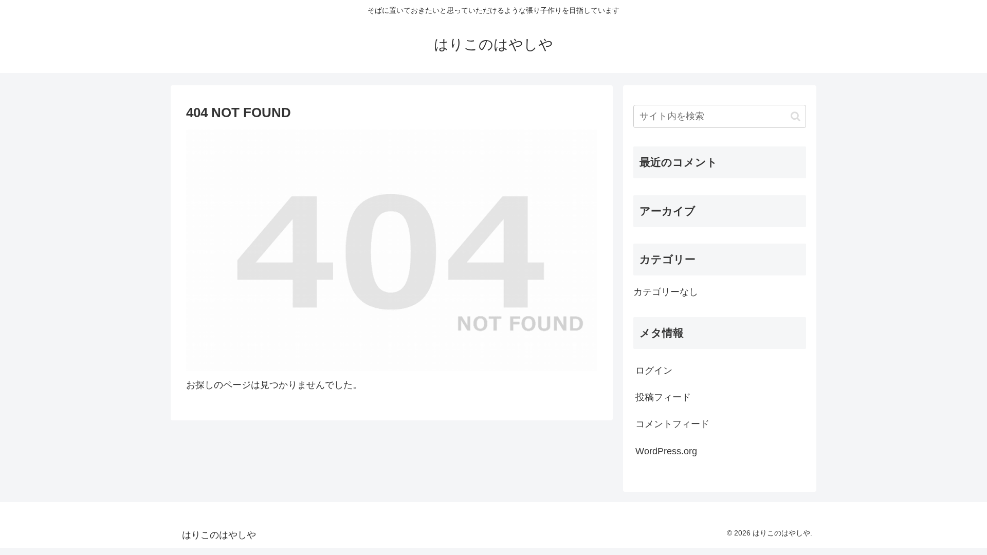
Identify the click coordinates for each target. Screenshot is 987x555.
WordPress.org (666, 451)
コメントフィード (672, 424)
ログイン (653, 370)
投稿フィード (663, 397)
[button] (796, 116)
